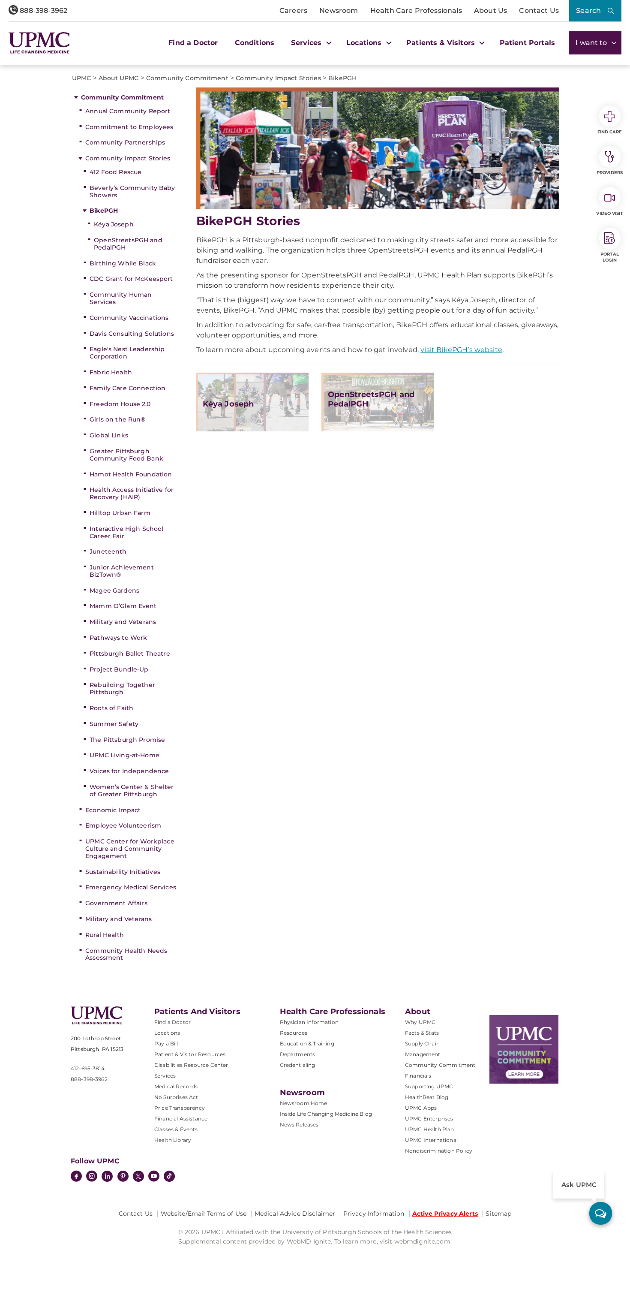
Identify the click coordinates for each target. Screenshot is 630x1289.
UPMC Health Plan (429, 1129)
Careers (293, 10)
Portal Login (609, 257)
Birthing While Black (123, 263)
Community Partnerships (125, 142)
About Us (490, 10)
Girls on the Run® (117, 419)
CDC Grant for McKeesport (131, 279)
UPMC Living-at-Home (124, 755)
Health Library (172, 1140)
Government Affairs (116, 903)
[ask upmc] (600, 1213)
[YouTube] (153, 1177)
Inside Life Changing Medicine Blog (326, 1114)
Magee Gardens (114, 590)
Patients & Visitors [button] (441, 43)
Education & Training (307, 1043)
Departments (297, 1054)
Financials (418, 1075)
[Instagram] (91, 1177)
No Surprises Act (176, 1097)
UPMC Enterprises (429, 1118)
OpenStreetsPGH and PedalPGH (128, 243)
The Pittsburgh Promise (127, 740)
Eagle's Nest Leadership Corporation (127, 352)
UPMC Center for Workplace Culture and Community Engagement (129, 848)
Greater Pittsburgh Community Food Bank (126, 454)
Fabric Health (111, 372)
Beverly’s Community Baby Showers (132, 191)
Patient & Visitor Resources (189, 1054)
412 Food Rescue (115, 172)
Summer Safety (114, 724)
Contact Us (539, 10)
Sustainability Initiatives (122, 872)
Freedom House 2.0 (120, 404)
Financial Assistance (180, 1118)
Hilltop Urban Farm (120, 513)
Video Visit (609, 213)
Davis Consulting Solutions (132, 333)
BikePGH (104, 210)
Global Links (109, 435)
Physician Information (309, 1022)
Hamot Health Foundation (131, 474)
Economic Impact (113, 810)
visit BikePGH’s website (461, 350)
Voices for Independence (129, 771)
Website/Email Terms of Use (204, 1213)
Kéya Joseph (114, 224)
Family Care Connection (127, 388)
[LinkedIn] (107, 1177)
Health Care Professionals (416, 10)
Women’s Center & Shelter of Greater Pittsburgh (132, 790)
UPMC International (431, 1140)
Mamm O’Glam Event (123, 606)
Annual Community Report (127, 111)
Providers (610, 172)
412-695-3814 (88, 1068)
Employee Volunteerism (123, 825)
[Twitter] (138, 1176)
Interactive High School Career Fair (126, 532)
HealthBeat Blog (426, 1097)
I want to (592, 43)
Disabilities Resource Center (191, 1065)
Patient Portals (527, 43)
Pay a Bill (166, 1043)
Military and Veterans (123, 622)
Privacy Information (374, 1213)
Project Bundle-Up (119, 669)
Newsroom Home (303, 1103)
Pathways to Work (118, 637)
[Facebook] (76, 1177)
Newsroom (338, 10)
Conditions (255, 43)
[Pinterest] (123, 1177)
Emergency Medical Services (130, 887)
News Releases (299, 1124)
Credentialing (297, 1065)
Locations (167, 1033)
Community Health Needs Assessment (126, 954)
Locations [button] (365, 43)
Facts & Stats (422, 1033)
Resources (293, 1033)
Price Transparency (179, 1108)
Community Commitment (122, 97)
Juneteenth (108, 551)
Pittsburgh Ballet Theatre (130, 653)
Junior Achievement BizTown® (122, 570)
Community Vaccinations (129, 318)
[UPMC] (39, 42)
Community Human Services (121, 298)
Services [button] (307, 43)
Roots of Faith (111, 708)
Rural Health (104, 935)
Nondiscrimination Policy (438, 1150)
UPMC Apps (421, 1108)
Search (588, 10)
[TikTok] (169, 1176)
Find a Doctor (193, 43)
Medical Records (176, 1086)
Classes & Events (176, 1129)
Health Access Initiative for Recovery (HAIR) (132, 493)
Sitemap (498, 1213)
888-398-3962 (42, 10)
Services (165, 1075)
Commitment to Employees (129, 127)
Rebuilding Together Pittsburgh (122, 688)
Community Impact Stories (127, 158)
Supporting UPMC (429, 1086)
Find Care (609, 132)
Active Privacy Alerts (445, 1213)
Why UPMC (420, 1022)
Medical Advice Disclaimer (295, 1213)
